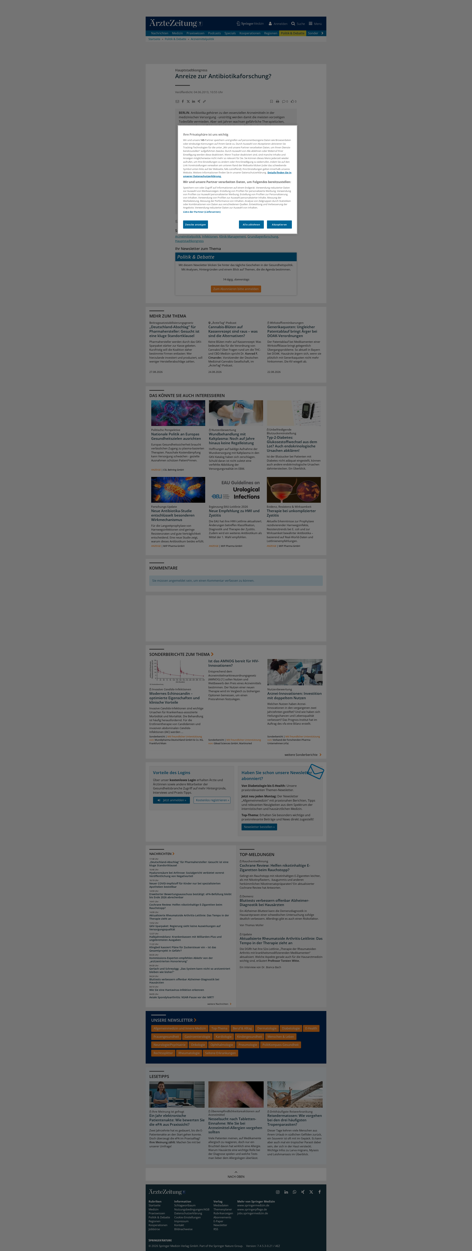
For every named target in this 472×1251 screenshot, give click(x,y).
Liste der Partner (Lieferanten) (202, 211)
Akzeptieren (279, 224)
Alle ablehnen (251, 224)
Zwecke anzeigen (195, 224)
